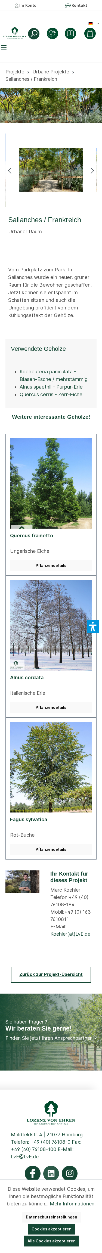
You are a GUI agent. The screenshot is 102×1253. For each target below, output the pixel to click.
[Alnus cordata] (51, 625)
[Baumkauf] (52, 33)
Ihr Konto (27, 5)
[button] (93, 626)
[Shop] (70, 33)
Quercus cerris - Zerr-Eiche (51, 394)
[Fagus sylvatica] (51, 767)
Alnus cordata (27, 677)
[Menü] (4, 47)
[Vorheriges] (9, 170)
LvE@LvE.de (25, 1156)
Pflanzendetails (51, 565)
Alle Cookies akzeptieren (51, 1241)
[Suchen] (33, 33)
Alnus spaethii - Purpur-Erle (51, 387)
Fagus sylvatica (28, 819)
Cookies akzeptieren (52, 1229)
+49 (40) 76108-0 (50, 1142)
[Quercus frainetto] (51, 483)
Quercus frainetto (31, 535)
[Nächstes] (92, 170)
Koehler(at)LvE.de (70, 934)
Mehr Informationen (72, 1204)
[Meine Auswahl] (90, 33)
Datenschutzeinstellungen (51, 1217)
